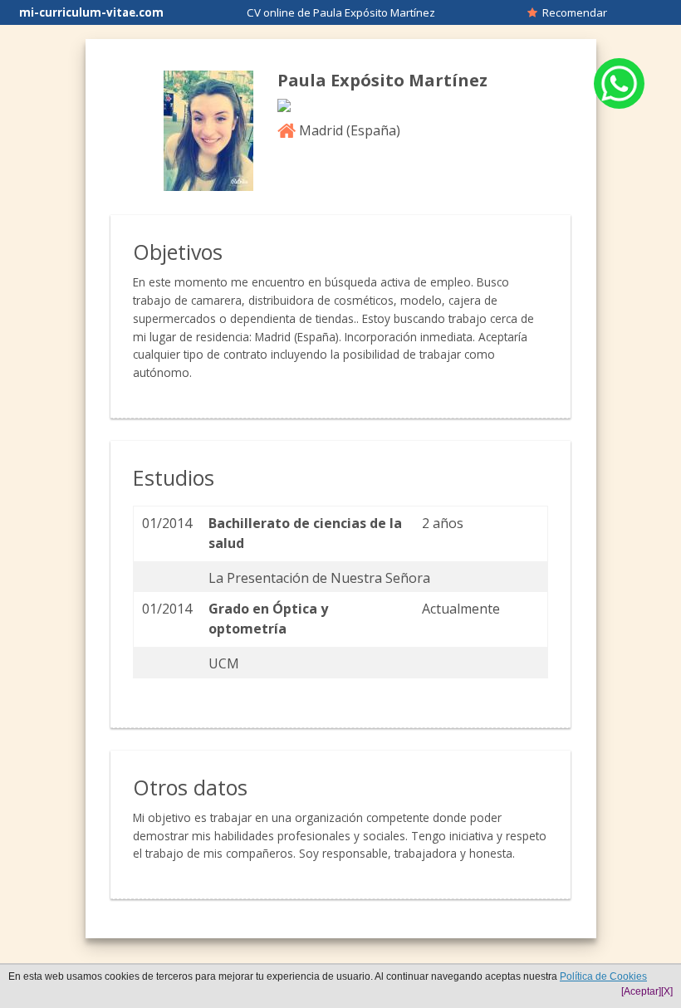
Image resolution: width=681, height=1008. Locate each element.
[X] (667, 991)
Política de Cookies (603, 976)
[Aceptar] (641, 991)
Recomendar (572, 12)
